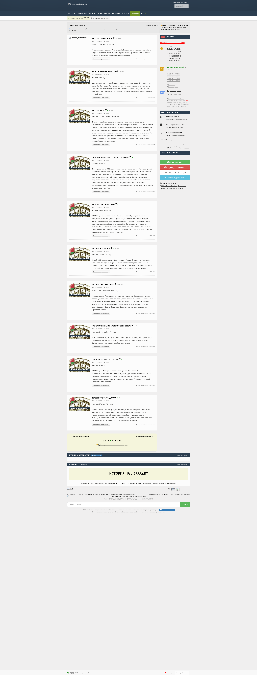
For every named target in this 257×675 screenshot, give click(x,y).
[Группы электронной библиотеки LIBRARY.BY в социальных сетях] (145, 13)
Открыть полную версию (100, 59)
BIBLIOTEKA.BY (176, 162)
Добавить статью (172, 116)
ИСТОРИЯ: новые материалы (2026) (172, 43)
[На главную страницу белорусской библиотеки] (128, 496)
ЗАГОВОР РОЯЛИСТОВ (101, 248)
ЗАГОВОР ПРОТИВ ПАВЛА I (103, 284)
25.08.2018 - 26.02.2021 (173, 77)
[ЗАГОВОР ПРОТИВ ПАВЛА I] (79, 284)
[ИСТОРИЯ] (72, 29)
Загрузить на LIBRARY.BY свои (176, 100)
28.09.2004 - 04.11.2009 (173, 75)
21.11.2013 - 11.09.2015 (173, 81)
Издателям (165, 494)
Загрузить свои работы (167, 510)
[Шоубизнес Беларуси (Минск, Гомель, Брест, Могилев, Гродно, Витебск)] (70, 489)
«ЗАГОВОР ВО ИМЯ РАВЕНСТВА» (105, 359)
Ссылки (107, 13)
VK (116, 483)
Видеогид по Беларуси (176, 167)
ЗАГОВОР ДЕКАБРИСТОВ (102, 38)
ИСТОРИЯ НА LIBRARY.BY (128, 473)
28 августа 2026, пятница (181, 3)
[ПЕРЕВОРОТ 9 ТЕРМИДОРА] (79, 397)
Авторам (92, 13)
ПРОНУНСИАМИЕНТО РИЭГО (104, 71)
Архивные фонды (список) (175, 67)
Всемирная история (79, 18)
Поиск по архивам (173, 87)
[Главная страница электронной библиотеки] (69, 13)
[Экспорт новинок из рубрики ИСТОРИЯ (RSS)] (160, 140)
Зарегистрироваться (174, 132)
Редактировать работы (175, 124)
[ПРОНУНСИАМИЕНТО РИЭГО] (79, 71)
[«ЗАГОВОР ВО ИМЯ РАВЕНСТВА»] (79, 359)
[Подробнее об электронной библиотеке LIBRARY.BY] (178, 489)
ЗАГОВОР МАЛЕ (98, 110)
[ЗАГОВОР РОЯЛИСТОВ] (79, 248)
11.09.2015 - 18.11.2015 (173, 79)
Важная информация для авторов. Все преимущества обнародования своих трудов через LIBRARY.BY (174, 27)
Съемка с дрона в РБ (175, 177)
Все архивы (171, 85)
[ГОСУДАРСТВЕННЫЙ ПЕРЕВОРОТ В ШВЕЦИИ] (79, 157)
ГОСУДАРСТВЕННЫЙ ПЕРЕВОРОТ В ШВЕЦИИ (110, 157)
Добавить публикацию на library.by (172, 188)
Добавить (135, 13)
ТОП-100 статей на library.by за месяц (173, 186)
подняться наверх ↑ (182, 455)
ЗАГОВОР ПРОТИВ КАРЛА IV (103, 204)
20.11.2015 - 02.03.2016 (173, 73)
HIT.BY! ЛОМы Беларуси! (175, 172)
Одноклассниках (136, 483)
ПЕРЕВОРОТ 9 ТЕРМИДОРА (103, 398)
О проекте (125, 13)
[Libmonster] (171, 489)
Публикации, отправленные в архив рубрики (112, 445)
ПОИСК (185, 504)
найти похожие (151, 25)
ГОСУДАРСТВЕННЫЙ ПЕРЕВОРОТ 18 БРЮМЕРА (111, 326)
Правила (177, 494)
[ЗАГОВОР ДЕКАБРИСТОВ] (78, 38)
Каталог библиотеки (79, 13)
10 (120, 440)
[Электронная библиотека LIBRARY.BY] (77, 4)
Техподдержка (185, 494)
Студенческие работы (174, 91)
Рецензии (116, 13)
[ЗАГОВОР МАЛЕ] (79, 110)
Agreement (186, 148)
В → (101, 18)
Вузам (100, 13)
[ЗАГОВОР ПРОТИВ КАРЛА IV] (79, 204)
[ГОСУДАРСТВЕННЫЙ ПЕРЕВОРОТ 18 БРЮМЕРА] (79, 325)
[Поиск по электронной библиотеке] (141, 13)
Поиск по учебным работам (176, 99)
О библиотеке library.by (168, 183)
